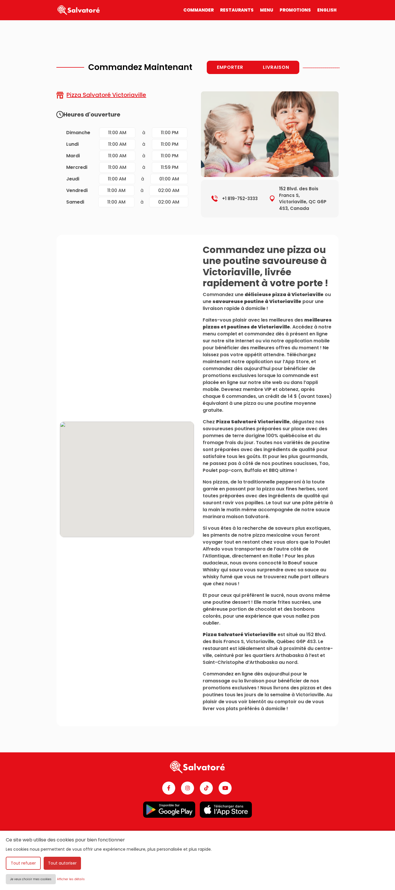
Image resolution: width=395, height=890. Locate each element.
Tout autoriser (62, 863)
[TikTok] (206, 788)
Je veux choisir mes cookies (30, 879)
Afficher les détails (71, 879)
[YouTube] (225, 788)
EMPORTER (230, 67)
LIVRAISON (276, 67)
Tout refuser (23, 863)
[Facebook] (168, 788)
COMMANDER (198, 10)
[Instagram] (187, 788)
